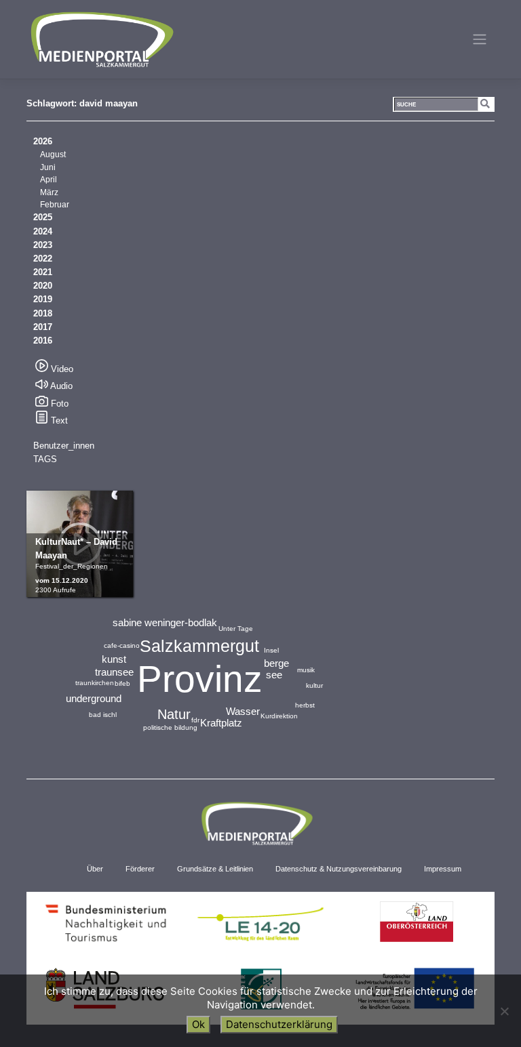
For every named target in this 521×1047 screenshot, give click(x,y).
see (274, 674)
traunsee (114, 672)
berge (276, 663)
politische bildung (170, 727)
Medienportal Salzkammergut (101, 39)
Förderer (140, 869)
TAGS (45, 459)
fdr (195, 720)
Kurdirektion (279, 716)
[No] (504, 1011)
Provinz (200, 679)
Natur (174, 714)
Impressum (442, 869)
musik (306, 670)
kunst (114, 659)
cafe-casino (122, 645)
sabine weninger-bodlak (165, 622)
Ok (198, 1024)
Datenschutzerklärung (279, 1024)
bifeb (122, 683)
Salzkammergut (199, 645)
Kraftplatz (221, 722)
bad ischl (103, 714)
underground (93, 698)
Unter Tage (235, 628)
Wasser (243, 711)
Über (95, 869)
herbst (305, 705)
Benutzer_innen (63, 445)
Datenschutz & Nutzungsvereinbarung (338, 869)
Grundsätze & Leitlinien (215, 869)
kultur (314, 685)
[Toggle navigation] (480, 39)
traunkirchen (94, 682)
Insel (271, 650)
